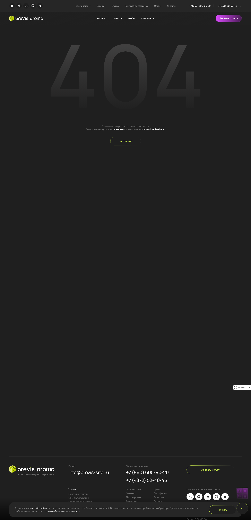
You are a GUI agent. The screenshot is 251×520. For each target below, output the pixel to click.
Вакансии (101, 6)
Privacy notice (242, 387)
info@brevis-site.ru (154, 129)
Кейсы (131, 18)
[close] (249, 387)
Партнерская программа (136, 6)
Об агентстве (82, 6)
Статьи (157, 6)
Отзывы (115, 6)
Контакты (171, 6)
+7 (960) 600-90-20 (200, 5)
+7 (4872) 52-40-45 (227, 5)
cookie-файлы (39, 508)
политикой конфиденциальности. (62, 511)
